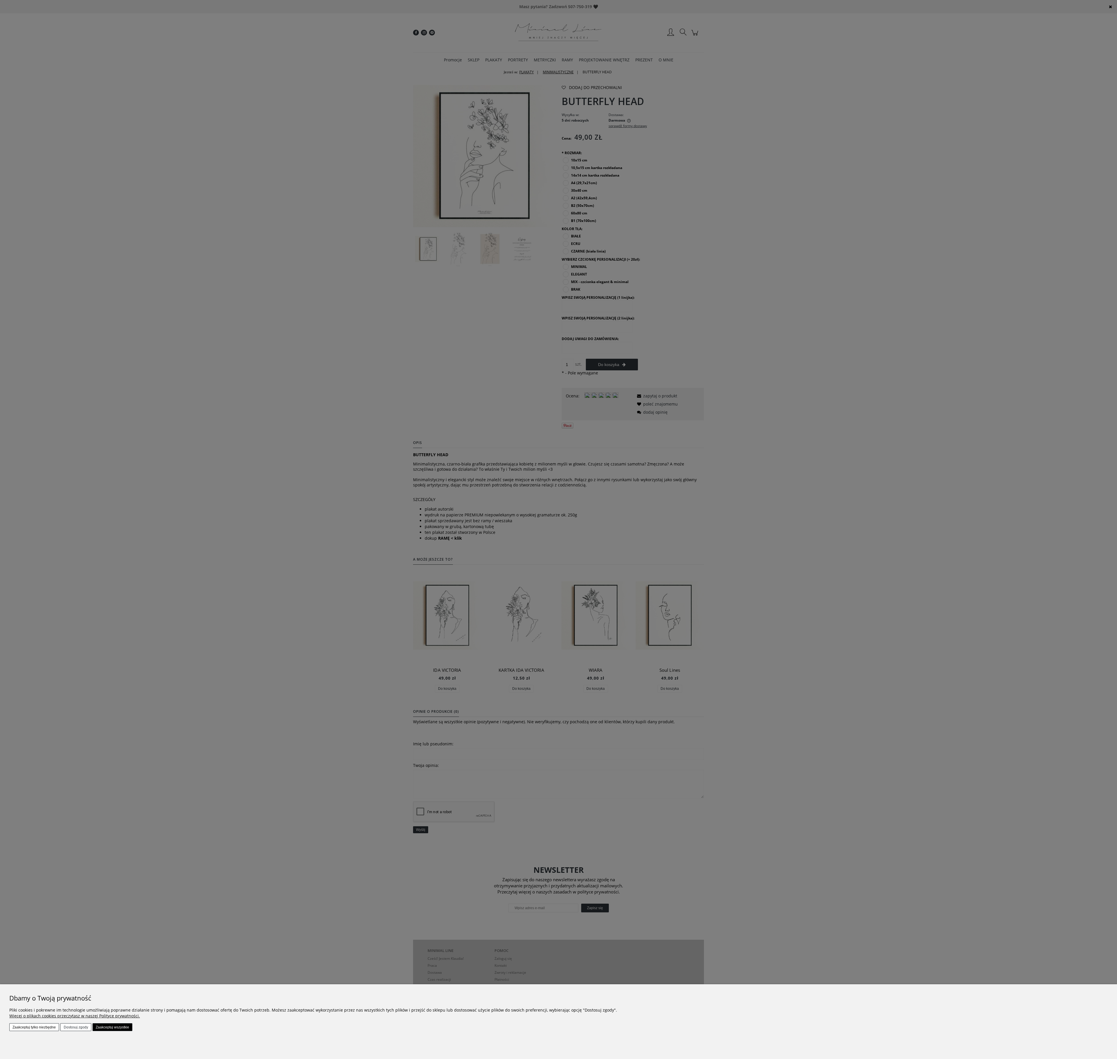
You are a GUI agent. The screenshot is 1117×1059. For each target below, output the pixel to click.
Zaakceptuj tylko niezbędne (34, 1027)
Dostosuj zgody (76, 1027)
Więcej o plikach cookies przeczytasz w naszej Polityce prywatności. (74, 1016)
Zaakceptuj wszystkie (112, 1027)
